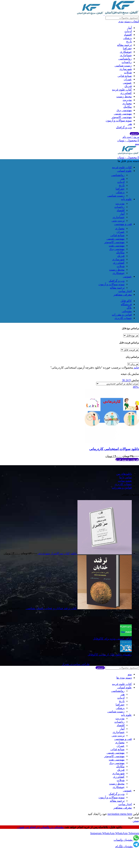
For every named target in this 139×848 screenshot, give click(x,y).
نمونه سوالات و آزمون (119, 120)
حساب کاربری (123, 484)
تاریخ (129, 41)
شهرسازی (125, 68)
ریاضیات (127, 62)
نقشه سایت (125, 480)
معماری (127, 103)
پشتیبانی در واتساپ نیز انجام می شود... (40, 827)
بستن (136, 820)
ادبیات (128, 31)
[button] (127, 459)
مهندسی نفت (117, 245)
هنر (130, 123)
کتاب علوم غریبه (122, 89)
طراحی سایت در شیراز (76, 664)
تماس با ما (125, 477)
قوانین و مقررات (122, 487)
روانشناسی (125, 58)
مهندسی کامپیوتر (121, 117)
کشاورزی (126, 93)
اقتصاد (128, 34)
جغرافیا (127, 48)
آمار (129, 27)
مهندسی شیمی (123, 113)
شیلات (128, 72)
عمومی (127, 82)
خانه (136, 367)
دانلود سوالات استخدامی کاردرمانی (114, 449)
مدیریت (127, 99)
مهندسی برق (124, 110)
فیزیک (128, 86)
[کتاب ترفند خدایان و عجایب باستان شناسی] (104, 608)
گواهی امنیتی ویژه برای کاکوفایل (112, 638)
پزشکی (127, 38)
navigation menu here (120, 813)
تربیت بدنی (118, 220)
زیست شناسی (123, 65)
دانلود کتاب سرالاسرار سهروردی (57, 553)
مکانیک (127, 106)
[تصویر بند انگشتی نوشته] (126, 635)
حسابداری (126, 55)
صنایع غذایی (125, 75)
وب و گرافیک (124, 127)
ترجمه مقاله (124, 44)
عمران (128, 79)
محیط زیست (124, 96)
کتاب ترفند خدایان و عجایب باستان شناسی (51, 608)
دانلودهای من (124, 473)
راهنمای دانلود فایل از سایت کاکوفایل (110, 654)
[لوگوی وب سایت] (121, 14)
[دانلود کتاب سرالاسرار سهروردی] (104, 553)
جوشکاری (126, 51)
